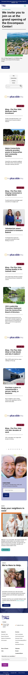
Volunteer (17, 648)
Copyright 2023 (13, 672)
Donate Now (5, 549)
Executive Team (4, 634)
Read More (5, 67)
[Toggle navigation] (25, 6)
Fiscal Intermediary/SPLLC (20, 640)
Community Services (19, 636)
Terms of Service (21, 672)
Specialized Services (19, 644)
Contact (4, 622)
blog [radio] (13, 75)
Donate (17, 650)
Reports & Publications (6, 638)
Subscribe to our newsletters (8, 656)
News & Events (4, 648)
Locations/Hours (19, 653)
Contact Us (6, 605)
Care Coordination (19, 634)
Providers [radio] (13, 80)
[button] (11, 449)
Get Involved (4, 640)
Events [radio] (13, 82)
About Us (3, 632)
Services (17, 632)
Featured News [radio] (13, 78)
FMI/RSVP (13, 2)
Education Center (18, 638)
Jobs (2, 650)
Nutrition (17, 642)
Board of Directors (5, 636)
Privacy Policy (6, 672)
